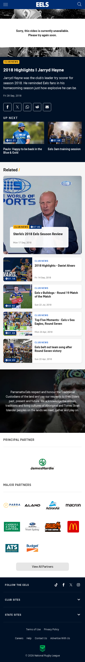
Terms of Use (33, 629)
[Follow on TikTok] (56, 584)
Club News (11, 62)
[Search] (79, 4)
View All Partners (42, 567)
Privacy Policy (51, 629)
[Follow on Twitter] (71, 584)
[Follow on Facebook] (63, 584)
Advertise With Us (60, 638)
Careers (19, 638)
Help (29, 638)
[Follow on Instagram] (78, 584)
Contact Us (41, 638)
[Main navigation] (5, 4)
